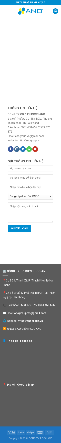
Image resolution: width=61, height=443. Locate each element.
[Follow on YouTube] (35, 149)
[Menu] (5, 11)
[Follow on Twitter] (23, 149)
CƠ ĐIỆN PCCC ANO (29, 328)
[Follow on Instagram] (17, 149)
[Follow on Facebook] (11, 149)
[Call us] (29, 149)
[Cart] (55, 11)
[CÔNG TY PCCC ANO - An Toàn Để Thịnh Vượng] (30, 11)
